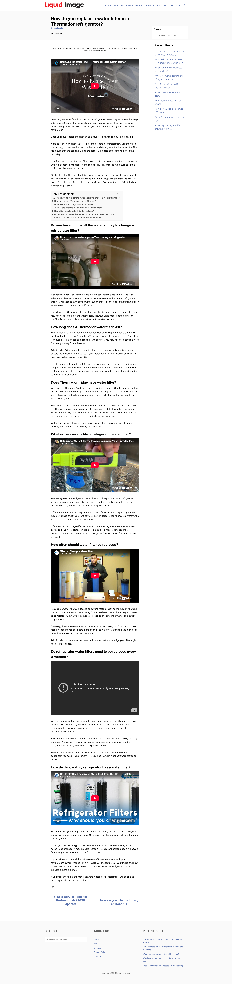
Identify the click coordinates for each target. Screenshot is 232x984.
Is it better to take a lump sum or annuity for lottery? (170, 53)
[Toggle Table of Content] (118, 193)
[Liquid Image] (65, 5)
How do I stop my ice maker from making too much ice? (169, 61)
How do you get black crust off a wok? (169, 111)
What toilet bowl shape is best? (167, 94)
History (161, 5)
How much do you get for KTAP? (168, 102)
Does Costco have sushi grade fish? (170, 119)
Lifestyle (174, 5)
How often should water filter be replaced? (74, 211)
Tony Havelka (58, 28)
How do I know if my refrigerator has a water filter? (77, 217)
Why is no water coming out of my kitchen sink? (169, 78)
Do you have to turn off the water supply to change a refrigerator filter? (87, 198)
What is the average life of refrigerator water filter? (78, 207)
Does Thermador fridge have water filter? (73, 204)
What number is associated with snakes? (168, 69)
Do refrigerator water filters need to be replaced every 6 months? (84, 214)
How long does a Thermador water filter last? (75, 201)
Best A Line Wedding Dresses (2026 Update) (169, 86)
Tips (52, 887)
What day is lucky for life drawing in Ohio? (167, 127)
